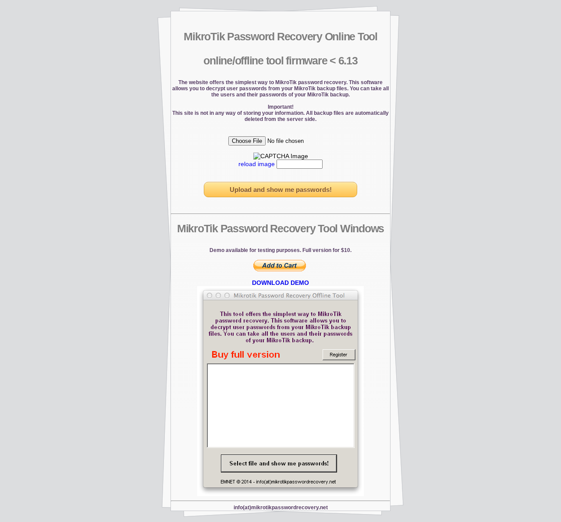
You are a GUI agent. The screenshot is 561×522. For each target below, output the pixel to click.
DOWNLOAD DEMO (280, 282)
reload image (256, 163)
